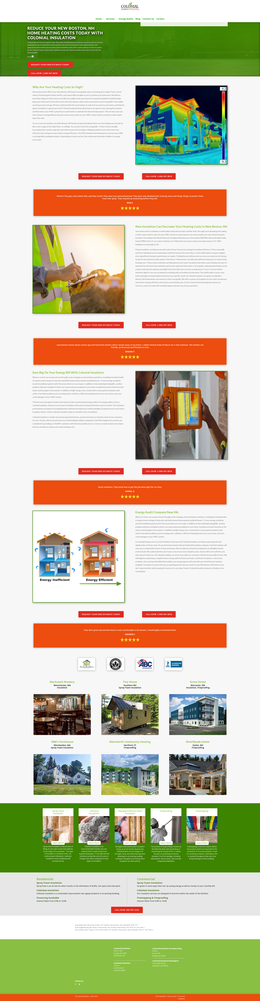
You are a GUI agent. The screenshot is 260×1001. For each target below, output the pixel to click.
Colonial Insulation (122, 948)
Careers (160, 19)
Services (110, 19)
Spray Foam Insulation (130, 687)
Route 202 (156, 953)
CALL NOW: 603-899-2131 (127, 910)
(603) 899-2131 (119, 956)
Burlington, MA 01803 (160, 966)
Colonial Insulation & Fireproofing (167, 948)
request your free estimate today (50, 65)
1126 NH (155, 951)
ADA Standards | (161, 996)
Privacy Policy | (172, 996)
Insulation (62, 687)
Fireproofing (203, 687)
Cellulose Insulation (48, 890)
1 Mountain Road (158, 963)
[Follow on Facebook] (75, 984)
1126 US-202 (118, 951)
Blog (137, 19)
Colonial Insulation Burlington (165, 961)
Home (99, 19)
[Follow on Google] (79, 984)
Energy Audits (126, 19)
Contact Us (148, 19)
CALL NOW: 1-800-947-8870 (44, 73)
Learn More (58, 842)
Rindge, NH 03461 (120, 953)
